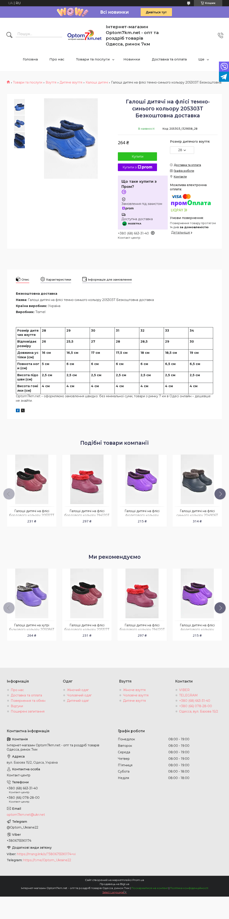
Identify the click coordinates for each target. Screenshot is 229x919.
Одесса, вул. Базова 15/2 (198, 711)
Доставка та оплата (169, 59)
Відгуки (17, 706)
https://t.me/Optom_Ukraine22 (47, 860)
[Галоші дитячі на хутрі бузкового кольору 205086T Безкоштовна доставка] (31, 593)
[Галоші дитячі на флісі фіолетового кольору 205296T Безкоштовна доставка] (142, 479)
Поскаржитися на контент (149, 888)
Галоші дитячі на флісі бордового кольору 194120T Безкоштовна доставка (86, 515)
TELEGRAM (188, 695)
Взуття (51, 82)
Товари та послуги (93, 59)
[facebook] (18, 411)
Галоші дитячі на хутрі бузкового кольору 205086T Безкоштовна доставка (31, 629)
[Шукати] (9, 35)
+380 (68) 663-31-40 (194, 701)
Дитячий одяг (78, 701)
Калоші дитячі (97, 82)
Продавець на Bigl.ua (114, 884)
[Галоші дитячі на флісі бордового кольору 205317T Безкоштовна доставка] (31, 479)
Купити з (130, 167)
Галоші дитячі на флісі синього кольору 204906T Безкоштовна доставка (197, 515)
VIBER (184, 690)
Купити (137, 157)
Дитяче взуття (70, 82)
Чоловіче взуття (135, 695)
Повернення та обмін (28, 701)
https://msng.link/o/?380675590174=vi (46, 854)
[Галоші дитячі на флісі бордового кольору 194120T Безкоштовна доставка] (87, 479)
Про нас (56, 59)
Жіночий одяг (78, 690)
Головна (30, 59)
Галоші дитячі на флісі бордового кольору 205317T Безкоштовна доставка (31, 515)
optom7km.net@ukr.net (26, 815)
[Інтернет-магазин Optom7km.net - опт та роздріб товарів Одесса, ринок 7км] (84, 35)
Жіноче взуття (134, 690)
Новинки (131, 59)
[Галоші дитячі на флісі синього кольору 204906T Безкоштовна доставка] (197, 479)
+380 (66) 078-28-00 (195, 706)
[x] (23, 411)
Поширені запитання (28, 711)
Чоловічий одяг (79, 695)
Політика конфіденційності (189, 888)
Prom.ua (138, 880)
